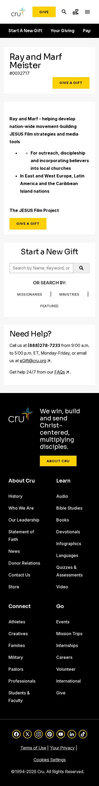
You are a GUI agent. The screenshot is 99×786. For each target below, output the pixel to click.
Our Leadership (23, 520)
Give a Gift (71, 83)
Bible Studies (69, 508)
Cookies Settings (50, 759)
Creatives (18, 633)
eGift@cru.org (33, 360)
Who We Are (21, 508)
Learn (63, 481)
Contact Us (19, 575)
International (68, 681)
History (15, 496)
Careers (64, 657)
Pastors (15, 669)
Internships (67, 645)
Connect (19, 606)
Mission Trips (69, 633)
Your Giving (62, 30)
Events (62, 621)
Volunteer (66, 669)
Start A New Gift (25, 30)
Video (62, 586)
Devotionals (68, 531)
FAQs (59, 372)
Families (16, 645)
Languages (67, 555)
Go (60, 606)
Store (13, 586)
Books (62, 520)
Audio (62, 496)
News (14, 551)
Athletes (16, 621)
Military (15, 657)
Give (44, 12)
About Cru (58, 461)
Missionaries (29, 294)
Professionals (21, 681)
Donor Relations (24, 563)
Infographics (68, 543)
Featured (49, 306)
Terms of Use (33, 747)
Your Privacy (62, 747)
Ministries (69, 294)
